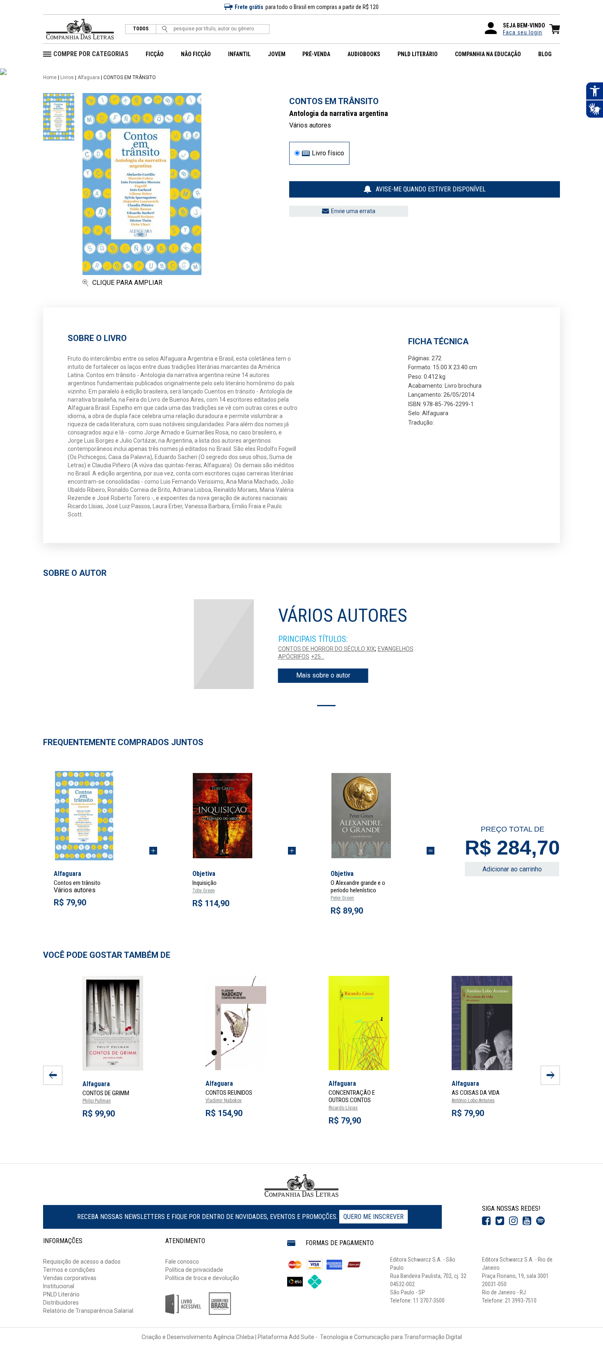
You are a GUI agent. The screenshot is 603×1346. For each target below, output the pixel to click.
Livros (67, 77)
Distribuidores (61, 1302)
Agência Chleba (233, 1337)
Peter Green (342, 898)
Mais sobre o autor (323, 675)
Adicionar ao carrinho (512, 869)
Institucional (58, 1286)
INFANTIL (239, 54)
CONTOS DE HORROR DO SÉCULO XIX (326, 649)
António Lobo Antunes (473, 1100)
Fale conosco (182, 1261)
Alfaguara (89, 77)
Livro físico (328, 153)
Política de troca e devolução (202, 1278)
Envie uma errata (353, 211)
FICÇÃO (155, 54)
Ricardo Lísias (343, 1108)
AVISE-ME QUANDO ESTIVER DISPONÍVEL (431, 189)
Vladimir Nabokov (224, 1100)
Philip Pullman (96, 1101)
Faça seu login (522, 32)
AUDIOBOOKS (363, 54)
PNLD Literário (61, 1294)
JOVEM (277, 54)
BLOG (545, 54)
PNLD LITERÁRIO (417, 54)
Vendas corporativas (69, 1278)
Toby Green (203, 891)
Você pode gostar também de (106, 955)
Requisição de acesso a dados (82, 1261)
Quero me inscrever (373, 1217)
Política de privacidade (194, 1269)
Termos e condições (69, 1269)
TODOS (140, 29)
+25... (317, 656)
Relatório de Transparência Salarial (88, 1310)
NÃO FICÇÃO (196, 54)
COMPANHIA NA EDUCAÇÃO (488, 54)
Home (50, 77)
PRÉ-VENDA (316, 54)
